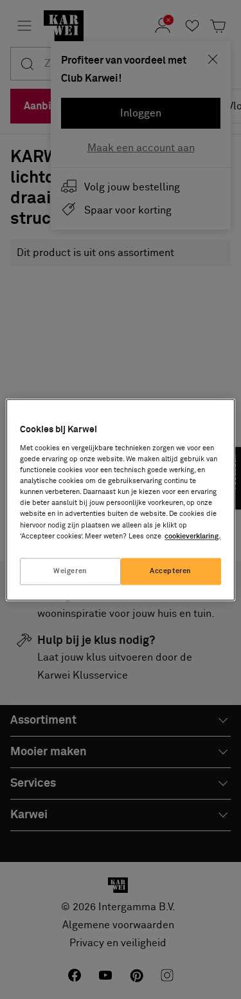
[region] (120, 499)
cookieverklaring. (192, 536)
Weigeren (70, 570)
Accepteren (171, 570)
